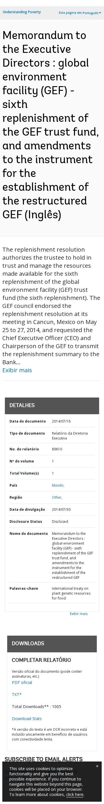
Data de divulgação (27, 509)
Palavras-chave (24, 588)
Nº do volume (22, 461)
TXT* (17, 694)
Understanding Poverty (22, 11)
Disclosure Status (26, 521)
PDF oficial (22, 682)
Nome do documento (29, 533)
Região (16, 497)
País (13, 485)
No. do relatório (24, 449)
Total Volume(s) (24, 473)
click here (74, 794)
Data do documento (28, 421)
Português (91, 13)
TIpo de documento (27, 433)
